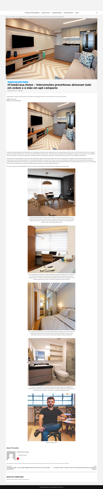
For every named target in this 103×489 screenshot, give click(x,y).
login (16, 479)
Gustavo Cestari (53, 463)
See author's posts (23, 455)
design (29, 463)
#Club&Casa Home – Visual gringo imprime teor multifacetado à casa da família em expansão (28, 468)
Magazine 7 (55, 487)
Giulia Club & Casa (13, 90)
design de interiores (35, 463)
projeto (58, 463)
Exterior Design (57, 12)
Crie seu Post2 (45, 12)
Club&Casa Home (24, 463)
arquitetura (11, 463)
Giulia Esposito (47, 463)
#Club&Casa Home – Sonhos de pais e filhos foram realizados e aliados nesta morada (74, 468)
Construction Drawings (32, 12)
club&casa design (17, 463)
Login (76, 12)
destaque (41, 463)
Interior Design (68, 12)
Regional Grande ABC (65, 463)
